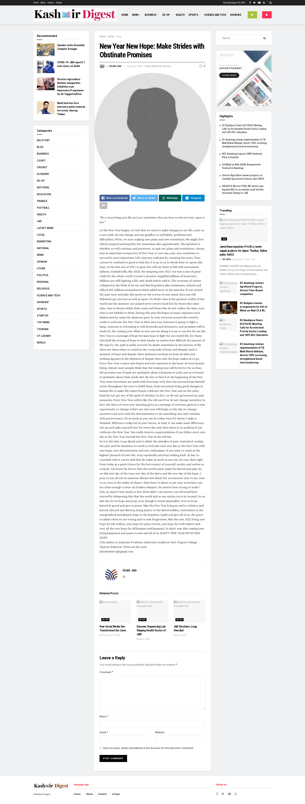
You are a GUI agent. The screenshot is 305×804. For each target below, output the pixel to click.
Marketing (44, 241)
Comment (106, 672)
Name (104, 716)
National (43, 248)
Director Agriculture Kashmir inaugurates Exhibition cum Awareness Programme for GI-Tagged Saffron (70, 87)
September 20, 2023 (110, 635)
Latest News (45, 228)
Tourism (42, 329)
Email (104, 732)
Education (44, 194)
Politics (42, 275)
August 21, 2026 (241, 259)
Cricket (42, 167)
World (41, 342)
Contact (50, 2)
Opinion (167, 66)
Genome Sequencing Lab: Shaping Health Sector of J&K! (151, 630)
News (135, 14)
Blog (119, 36)
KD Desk (227, 259)
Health (180, 14)
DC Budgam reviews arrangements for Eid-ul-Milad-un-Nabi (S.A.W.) (254, 306)
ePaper (59, 2)
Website (160, 732)
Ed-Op (166, 14)
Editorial (157, 66)
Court (41, 160)
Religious (43, 288)
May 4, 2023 (143, 639)
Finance (42, 201)
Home (35, 2)
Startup (43, 315)
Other (41, 268)
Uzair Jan (115, 66)
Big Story (43, 140)
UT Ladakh (44, 335)
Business (150, 14)
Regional (43, 281)
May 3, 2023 (180, 635)
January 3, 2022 (134, 66)
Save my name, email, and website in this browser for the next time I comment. (148, 748)
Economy (43, 174)
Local (41, 234)
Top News (43, 322)
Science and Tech (48, 295)
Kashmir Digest (42, 794)
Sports (193, 14)
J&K (39, 221)
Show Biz (235, 14)
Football (43, 207)
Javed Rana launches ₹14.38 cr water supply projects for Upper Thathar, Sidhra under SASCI (243, 250)
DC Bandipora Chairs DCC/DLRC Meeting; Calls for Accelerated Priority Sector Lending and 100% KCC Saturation (244, 129)
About (43, 2)
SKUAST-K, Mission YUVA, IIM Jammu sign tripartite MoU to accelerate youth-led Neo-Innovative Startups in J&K (243, 189)
